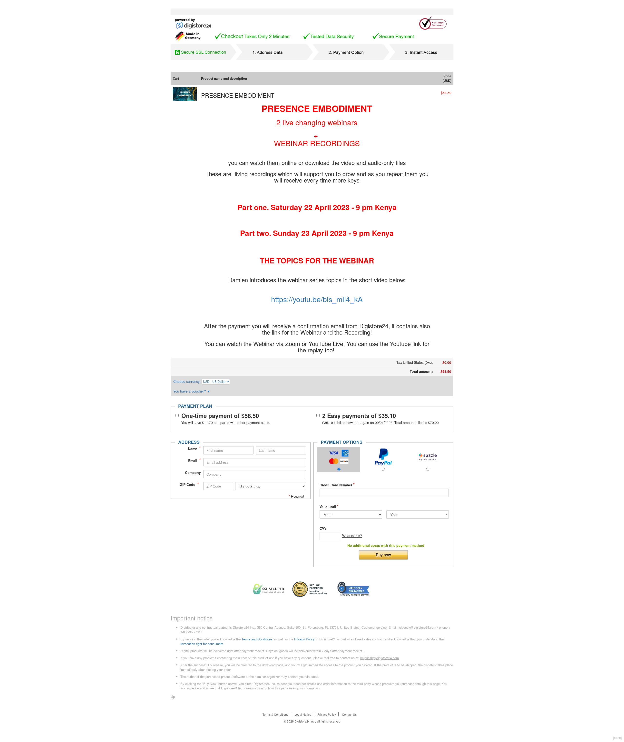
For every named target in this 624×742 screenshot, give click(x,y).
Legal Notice (302, 714)
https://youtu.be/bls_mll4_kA (317, 299)
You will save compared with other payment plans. (225, 422)
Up (173, 696)
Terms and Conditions (257, 639)
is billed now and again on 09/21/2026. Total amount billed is (380, 422)
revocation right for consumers (201, 643)
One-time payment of (220, 415)
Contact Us (349, 714)
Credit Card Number (337, 484)
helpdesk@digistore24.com (417, 627)
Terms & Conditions (275, 714)
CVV (323, 528)
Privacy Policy (304, 639)
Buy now (383, 555)
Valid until (329, 506)
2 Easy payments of (359, 415)
